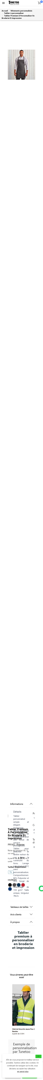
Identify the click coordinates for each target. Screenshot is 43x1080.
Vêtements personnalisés (21, 11)
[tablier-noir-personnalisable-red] (23, 886)
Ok (38, 1056)
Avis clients (15, 914)
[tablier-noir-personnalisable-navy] (19, 886)
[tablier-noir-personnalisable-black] (10, 886)
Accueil (5, 11)
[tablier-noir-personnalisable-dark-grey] (14, 886)
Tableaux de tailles (19, 906)
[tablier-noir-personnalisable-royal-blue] (10, 890)
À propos (15, 921)
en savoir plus (22, 1071)
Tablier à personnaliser (14, 13)
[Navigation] (3, 3)
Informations (16, 803)
